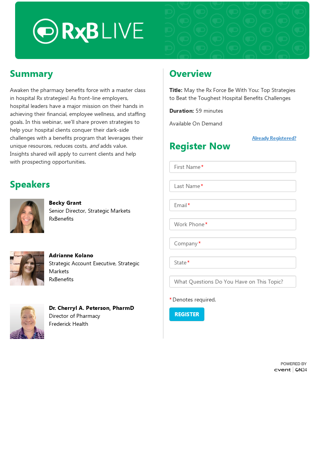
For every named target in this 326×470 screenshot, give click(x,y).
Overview (190, 73)
